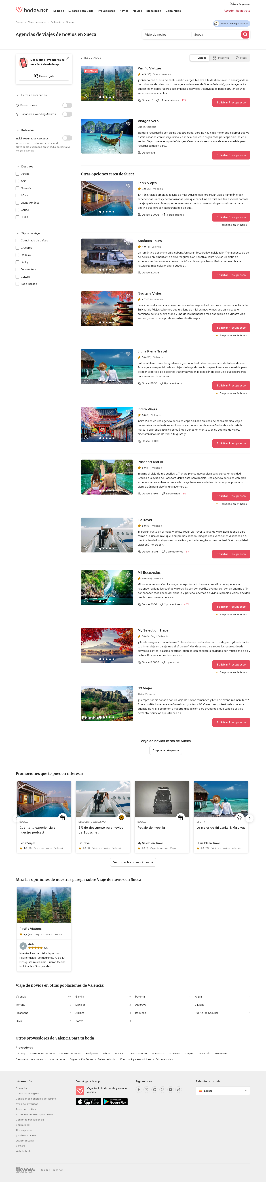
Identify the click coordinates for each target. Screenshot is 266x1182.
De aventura (28, 269)
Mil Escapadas (149, 572)
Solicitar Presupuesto (231, 102)
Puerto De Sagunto (207, 1013)
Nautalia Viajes (150, 293)
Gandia (79, 996)
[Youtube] (170, 1089)
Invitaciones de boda (42, 1053)
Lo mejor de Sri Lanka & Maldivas (221, 828)
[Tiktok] (178, 1089)
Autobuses (158, 1053)
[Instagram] (162, 1089)
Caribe (25, 210)
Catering (21, 1053)
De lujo (25, 262)
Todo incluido (29, 284)
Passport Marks (150, 462)
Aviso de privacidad (27, 1104)
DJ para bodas (164, 1059)
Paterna (140, 996)
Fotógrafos (92, 1053)
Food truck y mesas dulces (135, 1059)
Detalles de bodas (70, 1053)
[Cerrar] (68, 58)
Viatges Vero (148, 121)
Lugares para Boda (81, 11)
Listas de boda (56, 1059)
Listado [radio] (202, 57)
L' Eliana (199, 1005)
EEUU (24, 217)
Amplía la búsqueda (166, 750)
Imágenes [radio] (223, 57)
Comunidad (173, 11)
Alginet (79, 1013)
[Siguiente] (250, 818)
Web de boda (23, 1151)
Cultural (25, 277)
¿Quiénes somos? (26, 1135)
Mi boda (58, 11)
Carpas (189, 1053)
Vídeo (106, 1053)
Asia (23, 181)
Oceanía (26, 188)
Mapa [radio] (243, 57)
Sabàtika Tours (150, 241)
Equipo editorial (25, 1140)
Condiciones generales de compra (36, 1098)
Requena (140, 1013)
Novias (123, 11)
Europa (25, 174)
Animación (204, 1053)
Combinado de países (34, 240)
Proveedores (106, 11)
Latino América (30, 203)
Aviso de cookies (26, 1109)
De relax (26, 255)
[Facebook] (139, 1089)
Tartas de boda (106, 1059)
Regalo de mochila (151, 828)
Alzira (198, 996)
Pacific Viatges (150, 68)
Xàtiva (79, 1021)
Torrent (20, 1005)
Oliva (19, 1021)
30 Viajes (145, 688)
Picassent (22, 1013)
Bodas (20, 22)
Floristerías (221, 1053)
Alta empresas (24, 1130)
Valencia (56, 22)
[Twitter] (146, 1089)
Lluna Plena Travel (152, 351)
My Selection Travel (153, 630)
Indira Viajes (147, 409)
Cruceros (26, 248)
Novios (137, 11)
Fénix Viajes (147, 183)
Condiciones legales (28, 1093)
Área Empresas (241, 4)
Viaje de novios (37, 22)
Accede (229, 10)
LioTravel (145, 520)
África (24, 195)
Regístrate (243, 10)
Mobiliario (175, 1053)
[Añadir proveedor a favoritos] (128, 71)
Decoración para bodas (29, 1059)
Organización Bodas (81, 1059)
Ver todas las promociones (131, 862)
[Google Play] (115, 1104)
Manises (80, 1005)
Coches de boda (137, 1053)
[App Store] (88, 1104)
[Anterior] (16, 818)
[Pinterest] (154, 1089)
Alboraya (140, 1005)
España (208, 1090)
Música (119, 1053)
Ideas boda (153, 11)
